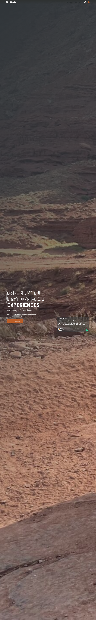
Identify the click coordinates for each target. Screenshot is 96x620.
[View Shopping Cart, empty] (88, 2)
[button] (64, 1)
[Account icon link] (85, 2)
